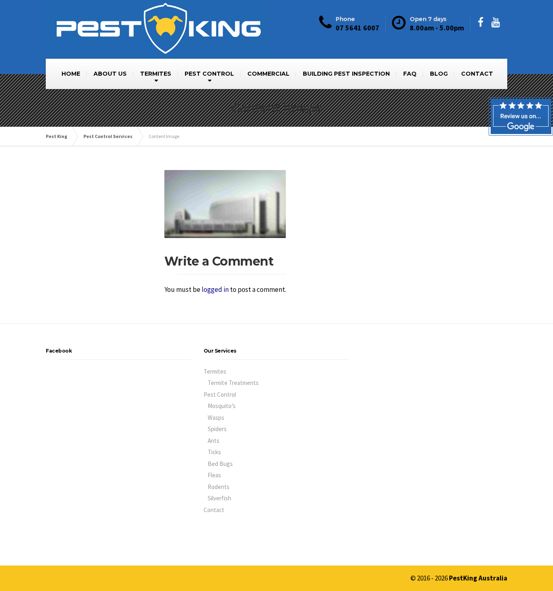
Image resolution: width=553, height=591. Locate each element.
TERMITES (155, 73)
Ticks (214, 452)
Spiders (217, 429)
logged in (215, 289)
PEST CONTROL (209, 73)
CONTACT (477, 73)
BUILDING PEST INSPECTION (346, 73)
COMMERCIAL (268, 73)
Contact (214, 510)
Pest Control (220, 394)
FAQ (410, 73)
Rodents (219, 487)
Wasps (216, 417)
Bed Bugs (220, 464)
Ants (213, 440)
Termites (215, 371)
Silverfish (219, 498)
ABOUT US (110, 73)
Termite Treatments (233, 383)
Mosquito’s (222, 406)
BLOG (439, 73)
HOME (71, 73)
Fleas (214, 475)
